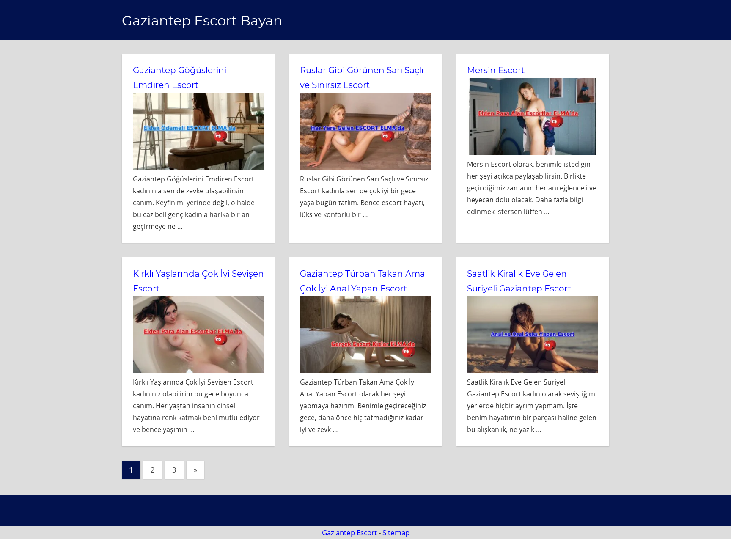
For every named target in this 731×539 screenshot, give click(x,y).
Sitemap (395, 532)
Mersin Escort (496, 70)
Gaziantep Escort (349, 532)
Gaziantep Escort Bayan (202, 20)
